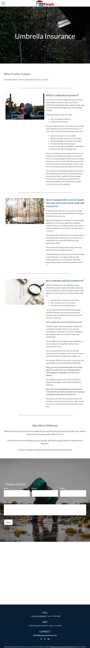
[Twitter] (44, 638)
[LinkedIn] (48, 638)
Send (8, 522)
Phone (62, 488)
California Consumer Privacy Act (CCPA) (61, 646)
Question (7, 502)
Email (34, 488)
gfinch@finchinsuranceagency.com (45, 635)
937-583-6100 (41, 616)
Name (6, 488)
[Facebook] (41, 638)
